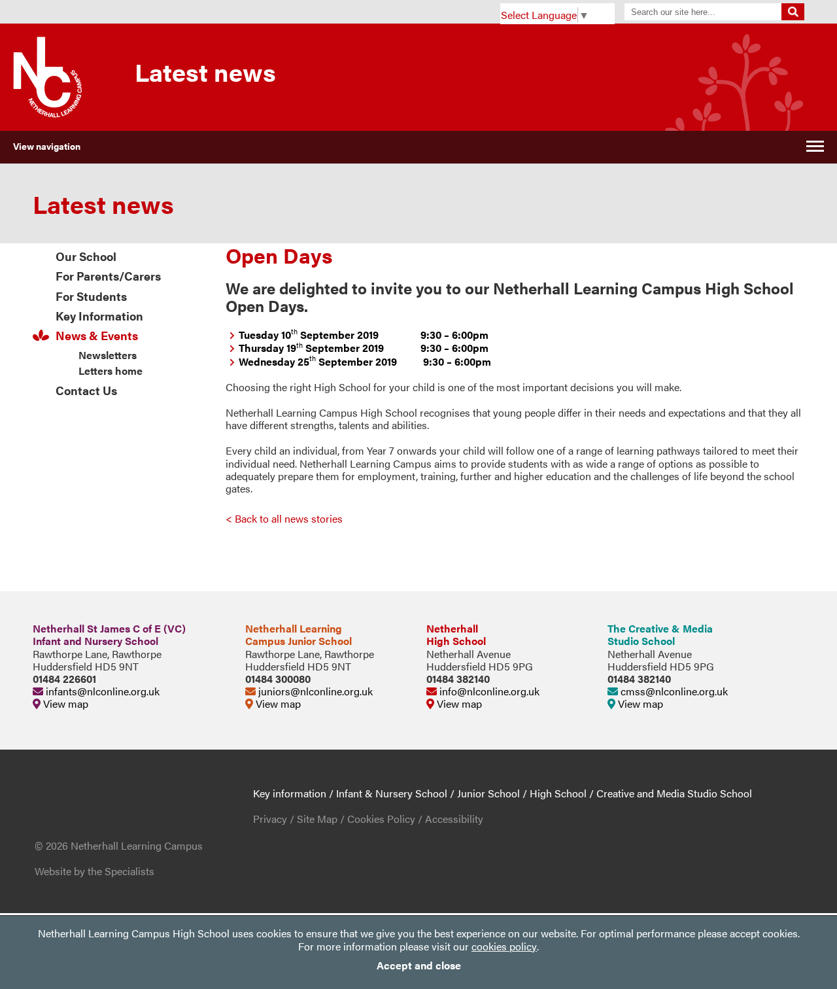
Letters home (110, 370)
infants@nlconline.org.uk (101, 691)
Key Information (99, 315)
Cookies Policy (381, 818)
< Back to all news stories (284, 518)
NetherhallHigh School (456, 634)
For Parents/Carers (108, 275)
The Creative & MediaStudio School (660, 634)
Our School (86, 256)
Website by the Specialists (94, 870)
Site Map (317, 818)
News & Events (97, 335)
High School (558, 793)
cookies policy (504, 946)
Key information (289, 793)
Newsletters (107, 355)
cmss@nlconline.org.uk (673, 691)
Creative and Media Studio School (674, 793)
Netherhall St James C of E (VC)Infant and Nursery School (109, 634)
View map (64, 703)
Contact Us (86, 390)
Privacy (270, 818)
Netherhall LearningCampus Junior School (298, 634)
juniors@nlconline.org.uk (314, 691)
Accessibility (454, 818)
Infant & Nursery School (391, 793)
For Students (91, 296)
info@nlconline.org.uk (488, 691)
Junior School (488, 793)
